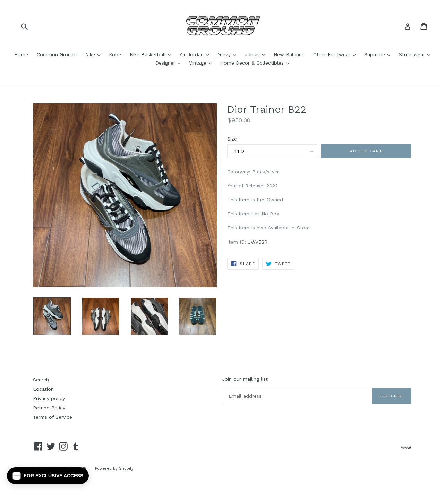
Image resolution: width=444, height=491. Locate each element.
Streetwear (416, 54)
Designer (169, 63)
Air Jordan (196, 54)
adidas (256, 54)
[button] (48, 475)
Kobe (115, 54)
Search (41, 379)
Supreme (379, 54)
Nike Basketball (152, 54)
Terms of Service (52, 417)
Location (43, 389)
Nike (94, 54)
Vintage (202, 63)
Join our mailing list (245, 379)
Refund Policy (49, 407)
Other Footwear (336, 54)
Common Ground (57, 54)
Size (232, 139)
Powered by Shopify (114, 468)
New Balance (289, 54)
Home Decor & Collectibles (256, 63)
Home (21, 54)
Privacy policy (49, 398)
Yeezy (228, 54)
